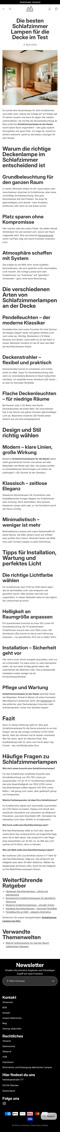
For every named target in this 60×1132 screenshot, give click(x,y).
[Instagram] (4, 1103)
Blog (4, 1023)
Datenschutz (8, 1046)
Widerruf (6, 1051)
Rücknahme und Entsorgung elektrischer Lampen (27, 1067)
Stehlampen (46, 700)
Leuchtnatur (24, 1125)
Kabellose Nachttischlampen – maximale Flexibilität (31, 908)
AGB (4, 1056)
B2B (4, 1007)
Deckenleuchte (45, 235)
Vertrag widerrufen (11, 1028)
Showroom (7, 1002)
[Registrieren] (53, 981)
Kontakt (6, 1012)
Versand (6, 1041)
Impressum (8, 1062)
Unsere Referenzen (12, 1018)
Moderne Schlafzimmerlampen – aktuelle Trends (30, 905)
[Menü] (3, 8)
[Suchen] (10, 9)
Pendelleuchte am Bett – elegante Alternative (28, 912)
